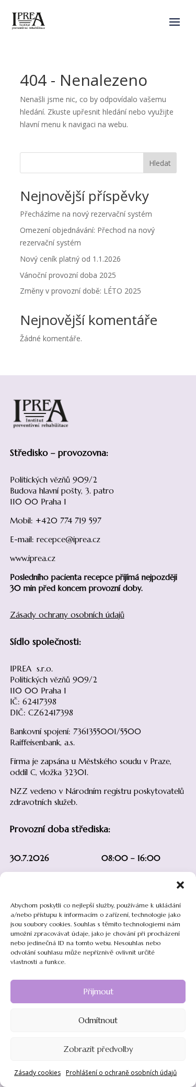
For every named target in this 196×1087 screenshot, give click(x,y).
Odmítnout (98, 1020)
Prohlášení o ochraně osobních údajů (121, 1072)
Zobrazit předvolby (98, 1049)
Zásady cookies (37, 1072)
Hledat (160, 163)
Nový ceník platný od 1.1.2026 (70, 259)
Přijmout (98, 991)
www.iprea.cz (32, 558)
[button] (180, 885)
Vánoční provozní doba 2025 (68, 275)
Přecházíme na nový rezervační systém (86, 214)
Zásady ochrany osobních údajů (67, 615)
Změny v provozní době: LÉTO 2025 (80, 291)
